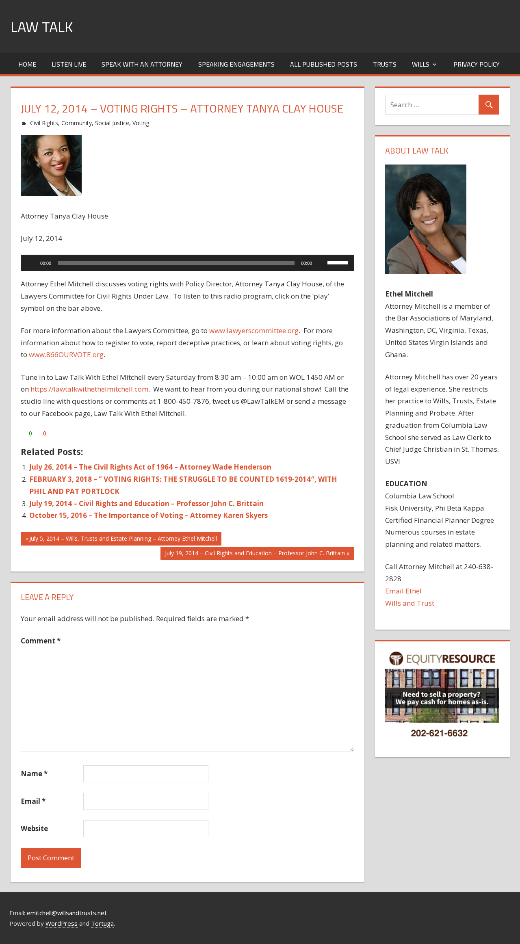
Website (34, 828)
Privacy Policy (476, 64)
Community (76, 123)
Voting (140, 123)
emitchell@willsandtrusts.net (67, 913)
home (27, 64)
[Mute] (321, 263)
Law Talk (42, 26)
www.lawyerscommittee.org (254, 330)
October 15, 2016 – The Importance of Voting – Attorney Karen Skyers (148, 515)
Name (34, 773)
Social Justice (112, 123)
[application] (187, 263)
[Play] (31, 263)
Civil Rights (44, 123)
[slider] (338, 262)
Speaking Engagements (236, 64)
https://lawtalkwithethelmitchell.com (89, 389)
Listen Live (69, 64)
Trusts (384, 64)
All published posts (323, 64)
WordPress (62, 923)
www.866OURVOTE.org (66, 354)
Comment (41, 640)
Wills (420, 64)
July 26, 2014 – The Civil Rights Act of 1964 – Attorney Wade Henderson (150, 467)
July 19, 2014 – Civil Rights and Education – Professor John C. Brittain (146, 503)
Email (33, 801)
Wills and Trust (409, 603)
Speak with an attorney (142, 64)
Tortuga (102, 923)
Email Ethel (403, 590)
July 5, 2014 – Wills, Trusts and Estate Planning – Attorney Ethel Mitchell (123, 540)
